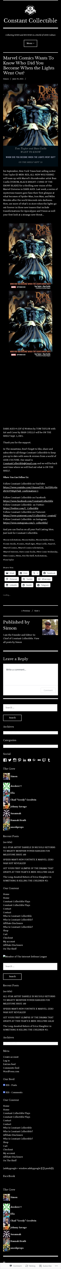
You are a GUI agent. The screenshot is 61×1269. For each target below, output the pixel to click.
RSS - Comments (14, 1092)
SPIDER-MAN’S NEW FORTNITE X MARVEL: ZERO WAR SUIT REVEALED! (28, 861)
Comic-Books (10, 544)
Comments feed (11, 1068)
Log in (6, 1060)
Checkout (8, 937)
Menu (29, 43)
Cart (5, 934)
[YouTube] (29, 760)
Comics (21, 544)
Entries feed (9, 1064)
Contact (7, 908)
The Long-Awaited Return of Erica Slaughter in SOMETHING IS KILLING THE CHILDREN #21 (27, 879)
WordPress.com (11, 1071)
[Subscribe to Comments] (4, 1092)
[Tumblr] (49, 760)
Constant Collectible (30, 21)
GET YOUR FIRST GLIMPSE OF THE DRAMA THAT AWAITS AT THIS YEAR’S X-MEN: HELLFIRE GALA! (28, 870)
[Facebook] (5, 760)
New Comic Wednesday (47, 552)
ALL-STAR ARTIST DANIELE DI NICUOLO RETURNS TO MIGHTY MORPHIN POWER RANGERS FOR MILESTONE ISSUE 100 (29, 851)
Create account (11, 1057)
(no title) (7, 842)
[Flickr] (39, 760)
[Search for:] (30, 707)
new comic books (27, 552)
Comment (48, 690)
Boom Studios (29, 540)
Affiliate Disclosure (13, 923)
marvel (52, 544)
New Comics (9, 556)
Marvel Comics (10, 548)
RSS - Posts (11, 1085)
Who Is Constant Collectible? (18, 919)
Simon (6, 79)
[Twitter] (10, 760)
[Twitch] (44, 760)
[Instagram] (15, 760)
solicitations (41, 556)
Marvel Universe (11, 552)
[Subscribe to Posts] (4, 1085)
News (19, 556)
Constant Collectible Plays (16, 901)
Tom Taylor (9, 560)
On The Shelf (28, 556)
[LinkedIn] (24, 760)
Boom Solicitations (12, 540)
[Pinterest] (19, 760)
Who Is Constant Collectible (17, 916)
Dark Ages (30, 544)
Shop (5, 930)
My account (9, 941)
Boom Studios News (45, 540)
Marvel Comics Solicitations (31, 548)
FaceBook (9, 1176)
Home (6, 894)
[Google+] (34, 760)
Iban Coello (42, 544)
